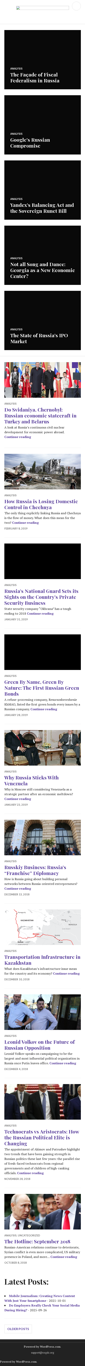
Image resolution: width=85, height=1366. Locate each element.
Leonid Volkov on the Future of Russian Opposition (39, 1044)
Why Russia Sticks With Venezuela (31, 780)
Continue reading (17, 437)
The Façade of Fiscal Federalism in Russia (35, 77)
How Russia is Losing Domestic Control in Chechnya (41, 504)
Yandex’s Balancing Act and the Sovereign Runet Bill (42, 208)
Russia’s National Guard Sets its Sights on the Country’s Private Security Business (41, 597)
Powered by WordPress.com (42, 1346)
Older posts (18, 1329)
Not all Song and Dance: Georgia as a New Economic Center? (42, 270)
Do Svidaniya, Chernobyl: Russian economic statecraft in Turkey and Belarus (40, 415)
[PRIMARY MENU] (76, 6)
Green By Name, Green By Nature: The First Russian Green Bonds (41, 687)
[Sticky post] (42, 380)
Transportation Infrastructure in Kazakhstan (42, 959)
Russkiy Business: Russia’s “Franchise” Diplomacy (35, 870)
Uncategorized (29, 1235)
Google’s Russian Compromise (30, 142)
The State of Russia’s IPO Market (39, 338)
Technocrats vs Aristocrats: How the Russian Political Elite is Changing (41, 1137)
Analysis (16, 68)
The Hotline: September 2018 (37, 1241)
